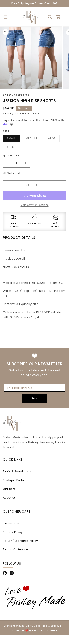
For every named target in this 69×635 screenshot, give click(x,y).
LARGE (53, 139)
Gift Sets (9, 489)
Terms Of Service (15, 549)
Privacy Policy (12, 532)
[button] (5, 17)
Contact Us (11, 523)
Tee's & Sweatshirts (17, 471)
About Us (9, 497)
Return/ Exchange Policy (20, 541)
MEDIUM (33, 139)
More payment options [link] (35, 205)
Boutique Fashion (15, 480)
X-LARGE (15, 147)
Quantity (11, 155)
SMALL (13, 139)
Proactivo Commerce (44, 630)
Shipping (8, 113)
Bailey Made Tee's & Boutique (43, 625)
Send (34, 398)
